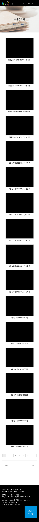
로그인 (24, 4)
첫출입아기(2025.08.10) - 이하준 (19, 137)
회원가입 (30, 4)
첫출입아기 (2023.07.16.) (19, 343)
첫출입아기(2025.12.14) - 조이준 (19, 60)
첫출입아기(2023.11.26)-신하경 (19, 292)
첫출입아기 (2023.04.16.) (19, 421)
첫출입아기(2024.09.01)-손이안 (19, 240)
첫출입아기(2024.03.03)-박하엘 (19, 266)
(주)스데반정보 (15, 504)
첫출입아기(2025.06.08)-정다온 (19, 163)
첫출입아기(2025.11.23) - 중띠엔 (19, 111)
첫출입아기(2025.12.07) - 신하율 (19, 86)
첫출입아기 (22, 24)
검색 (33, 465)
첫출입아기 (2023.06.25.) (19, 395)
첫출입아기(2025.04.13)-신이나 (19, 215)
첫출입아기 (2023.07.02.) (19, 369)
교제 (14, 24)
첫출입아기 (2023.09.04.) (19, 318)
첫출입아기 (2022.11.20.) (19, 447)
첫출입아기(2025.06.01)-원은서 (19, 189)
